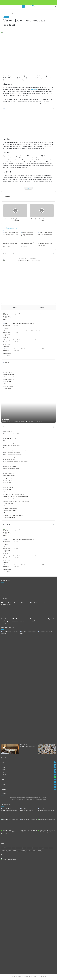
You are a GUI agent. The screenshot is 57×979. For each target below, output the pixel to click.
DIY (3, 782)
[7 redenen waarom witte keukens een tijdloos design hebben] (7, 334)
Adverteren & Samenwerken (11, 508)
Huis (3, 762)
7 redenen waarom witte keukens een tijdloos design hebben (27, 331)
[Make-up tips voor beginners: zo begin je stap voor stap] (47, 813)
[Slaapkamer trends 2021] (10, 749)
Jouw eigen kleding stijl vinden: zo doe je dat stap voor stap (45, 242)
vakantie (23, 850)
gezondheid (19, 848)
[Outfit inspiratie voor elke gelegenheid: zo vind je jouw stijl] (11, 236)
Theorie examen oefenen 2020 (11, 433)
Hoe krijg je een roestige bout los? (12, 447)
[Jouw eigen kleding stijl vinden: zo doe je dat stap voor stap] (46, 236)
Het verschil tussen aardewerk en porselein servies (16, 461)
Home (5, 13)
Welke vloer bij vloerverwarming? (12, 468)
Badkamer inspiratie (9, 379)
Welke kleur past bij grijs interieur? (12, 440)
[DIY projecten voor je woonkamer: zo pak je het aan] (28, 813)
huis (25, 848)
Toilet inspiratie (8, 381)
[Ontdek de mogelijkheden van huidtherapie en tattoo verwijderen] (7, 317)
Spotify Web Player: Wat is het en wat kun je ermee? (16, 501)
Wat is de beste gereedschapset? (12, 452)
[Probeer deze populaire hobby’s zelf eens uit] (7, 326)
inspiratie (30, 848)
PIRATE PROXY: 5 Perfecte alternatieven (14, 494)
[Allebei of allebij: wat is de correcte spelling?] (47, 749)
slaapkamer (4, 850)
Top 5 (3, 784)
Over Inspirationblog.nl (9, 517)
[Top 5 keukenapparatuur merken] (28, 687)
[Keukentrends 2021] (47, 636)
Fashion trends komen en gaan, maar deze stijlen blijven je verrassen (28, 243)
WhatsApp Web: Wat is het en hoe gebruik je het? (16, 496)
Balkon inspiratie (8, 388)
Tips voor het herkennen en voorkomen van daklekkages (26, 340)
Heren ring (28, 188)
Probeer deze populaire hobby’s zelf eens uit (23, 323)
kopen (46, 848)
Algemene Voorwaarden (10, 510)
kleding (41, 848)
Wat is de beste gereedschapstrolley (13, 454)
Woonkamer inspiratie (9, 370)
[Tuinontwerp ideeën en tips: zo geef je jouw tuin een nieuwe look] (28, 824)
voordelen (34, 850)
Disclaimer (6, 512)
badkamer (8, 848)
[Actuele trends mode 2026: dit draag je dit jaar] (47, 824)
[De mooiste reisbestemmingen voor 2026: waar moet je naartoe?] (10, 835)
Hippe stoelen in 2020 (9, 464)
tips (10, 850)
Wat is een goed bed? (9, 471)
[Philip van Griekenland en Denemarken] (10, 636)
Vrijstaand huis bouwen (9, 436)
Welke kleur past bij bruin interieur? (12, 445)
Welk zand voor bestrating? (10, 466)
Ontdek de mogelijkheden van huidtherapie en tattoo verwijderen (28, 313)
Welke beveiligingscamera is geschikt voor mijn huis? (16, 450)
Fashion (10, 13)
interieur (35, 848)
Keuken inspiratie (8, 372)
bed (13, 848)
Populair (42, 307)
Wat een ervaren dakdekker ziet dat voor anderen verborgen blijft (28, 349)
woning (39, 850)
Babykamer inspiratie (9, 377)
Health (3, 769)
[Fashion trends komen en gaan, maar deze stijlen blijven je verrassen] (28, 236)
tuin (18, 850)
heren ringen (34, 89)
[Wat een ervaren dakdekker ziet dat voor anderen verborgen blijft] (7, 352)
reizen (51, 848)
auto (3, 848)
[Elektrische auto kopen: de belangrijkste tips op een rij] (10, 824)
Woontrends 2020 (8, 431)
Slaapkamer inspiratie (9, 374)
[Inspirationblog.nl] (28, 6)
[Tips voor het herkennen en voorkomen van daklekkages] (7, 343)
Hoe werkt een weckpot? (10, 438)
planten (4, 789)
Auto (3, 779)
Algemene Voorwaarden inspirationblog (13, 515)
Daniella (7, 196)
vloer (28, 850)
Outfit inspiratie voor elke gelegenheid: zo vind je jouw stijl (10, 243)
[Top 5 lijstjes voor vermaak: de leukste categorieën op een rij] (28, 835)
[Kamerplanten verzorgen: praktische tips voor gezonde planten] (47, 835)
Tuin (3, 772)
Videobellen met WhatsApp (10, 498)
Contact (6, 505)
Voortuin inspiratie (8, 386)
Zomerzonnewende (9, 503)
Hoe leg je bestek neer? (9, 459)
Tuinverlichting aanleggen (10, 457)
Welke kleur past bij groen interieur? (12, 443)
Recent (15, 307)
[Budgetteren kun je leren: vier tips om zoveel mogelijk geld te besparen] (28, 749)
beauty (3, 787)
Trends (3, 767)
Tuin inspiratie (7, 383)
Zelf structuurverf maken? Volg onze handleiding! (28, 258)
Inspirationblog (43, 976)
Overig (3, 764)
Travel (3, 777)
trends (14, 850)
